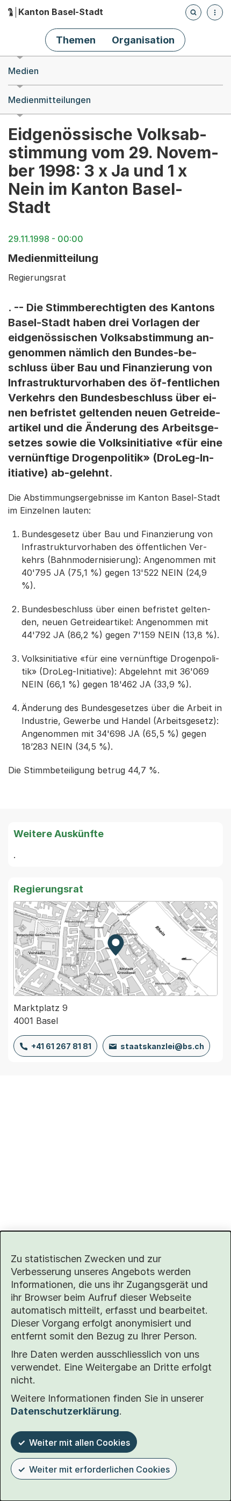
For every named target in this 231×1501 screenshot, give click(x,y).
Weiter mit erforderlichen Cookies (99, 1469)
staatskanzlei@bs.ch (162, 1046)
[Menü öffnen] (215, 12)
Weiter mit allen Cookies (79, 1442)
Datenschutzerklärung (65, 1411)
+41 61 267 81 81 (61, 1046)
